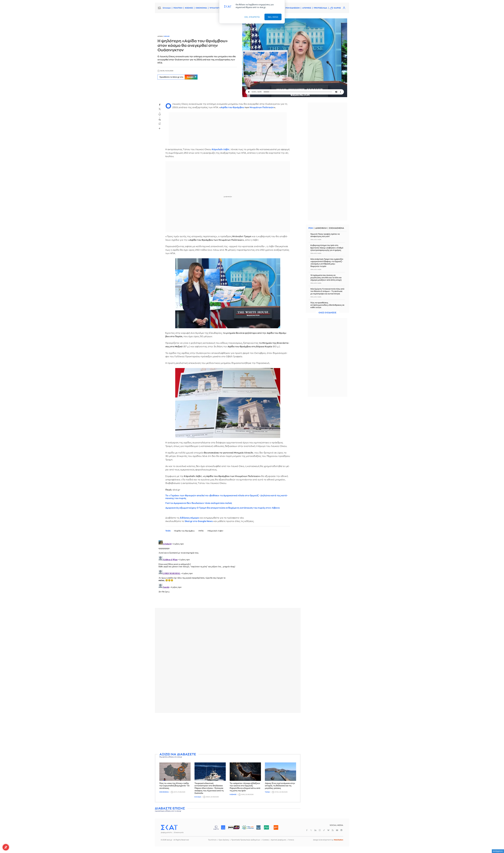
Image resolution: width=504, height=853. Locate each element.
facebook (160, 104)
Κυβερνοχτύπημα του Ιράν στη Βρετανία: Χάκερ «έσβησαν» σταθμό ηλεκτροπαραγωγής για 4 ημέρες (326, 247)
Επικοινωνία (178, 832)
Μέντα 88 (266, 827)
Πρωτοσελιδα (320, 8)
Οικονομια (164, 792)
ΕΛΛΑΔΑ (167, 8)
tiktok (324, 830)
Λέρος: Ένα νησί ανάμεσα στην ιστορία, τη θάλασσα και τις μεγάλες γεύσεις (280, 785)
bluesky (328, 830)
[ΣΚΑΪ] (169, 827)
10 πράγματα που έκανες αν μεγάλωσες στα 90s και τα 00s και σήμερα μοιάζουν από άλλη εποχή (326, 277)
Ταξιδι (267, 792)
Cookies (265, 840)
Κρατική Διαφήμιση (278, 840)
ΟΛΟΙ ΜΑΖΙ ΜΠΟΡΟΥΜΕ (246, 829)
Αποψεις (306, 8)
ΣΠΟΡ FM (234, 827)
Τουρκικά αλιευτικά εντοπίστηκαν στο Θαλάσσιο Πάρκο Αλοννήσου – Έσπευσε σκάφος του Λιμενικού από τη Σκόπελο (209, 788)
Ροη (310, 228)
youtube (337, 830)
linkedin (315, 830)
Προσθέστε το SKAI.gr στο (176, 77)
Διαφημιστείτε (166, 832)
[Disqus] (228, 572)
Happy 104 (276, 827)
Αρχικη (160, 36)
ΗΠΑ (202, 531)
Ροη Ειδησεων (292, 8)
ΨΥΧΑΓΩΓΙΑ (215, 8)
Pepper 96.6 (258, 827)
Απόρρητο (498, 851)
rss (333, 830)
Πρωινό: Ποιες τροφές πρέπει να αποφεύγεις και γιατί (325, 235)
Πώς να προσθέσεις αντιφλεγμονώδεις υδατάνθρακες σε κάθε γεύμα (327, 305)
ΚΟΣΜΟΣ (189, 8)
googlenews (341, 830)
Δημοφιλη (321, 228)
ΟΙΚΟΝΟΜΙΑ (201, 8)
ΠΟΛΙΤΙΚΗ (177, 8)
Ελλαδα (198, 797)
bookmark (160, 123)
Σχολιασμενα (336, 228)
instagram (320, 830)
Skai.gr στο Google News (199, 521)
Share (159, 128)
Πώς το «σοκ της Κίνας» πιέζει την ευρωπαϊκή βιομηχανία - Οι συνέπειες (174, 785)
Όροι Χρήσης (224, 840)
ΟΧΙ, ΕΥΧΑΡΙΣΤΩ (252, 17)
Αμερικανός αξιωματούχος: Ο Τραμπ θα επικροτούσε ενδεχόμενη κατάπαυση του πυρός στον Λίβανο (222, 508)
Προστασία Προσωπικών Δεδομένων (245, 840)
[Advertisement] (227, 733)
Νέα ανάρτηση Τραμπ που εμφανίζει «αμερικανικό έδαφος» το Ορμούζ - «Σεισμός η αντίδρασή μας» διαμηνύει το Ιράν (326, 262)
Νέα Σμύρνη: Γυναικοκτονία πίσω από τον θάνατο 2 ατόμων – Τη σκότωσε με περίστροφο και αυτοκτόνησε (327, 291)
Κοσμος (167, 36)
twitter (160, 109)
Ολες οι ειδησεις (327, 313)
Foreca (291, 840)
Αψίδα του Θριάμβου (232, 107)
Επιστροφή (497, 843)
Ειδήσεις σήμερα (189, 518)
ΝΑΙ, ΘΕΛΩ (273, 17)
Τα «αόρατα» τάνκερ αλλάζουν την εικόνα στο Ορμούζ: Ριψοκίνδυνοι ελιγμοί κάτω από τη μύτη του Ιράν (245, 787)
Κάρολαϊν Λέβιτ (221, 149)
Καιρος (337, 8)
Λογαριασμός (344, 7)
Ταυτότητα (212, 840)
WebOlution (338, 840)
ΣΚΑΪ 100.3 (223, 827)
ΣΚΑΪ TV (216, 827)
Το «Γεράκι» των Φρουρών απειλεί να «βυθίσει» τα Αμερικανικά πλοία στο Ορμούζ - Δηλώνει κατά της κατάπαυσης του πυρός (226, 496)
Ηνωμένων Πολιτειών (261, 107)
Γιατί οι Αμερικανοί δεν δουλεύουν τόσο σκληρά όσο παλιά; (198, 503)
